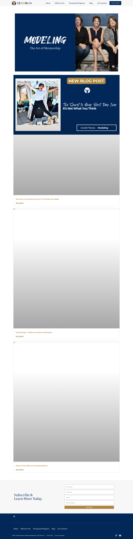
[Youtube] (120, 535)
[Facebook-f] (116, 535)
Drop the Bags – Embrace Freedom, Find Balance (34, 332)
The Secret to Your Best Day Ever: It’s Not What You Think (37, 199)
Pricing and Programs (77, 3)
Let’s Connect (102, 3)
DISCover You (59, 3)
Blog (91, 3)
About (48, 3)
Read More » (20, 203)
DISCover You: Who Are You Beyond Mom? (32, 466)
